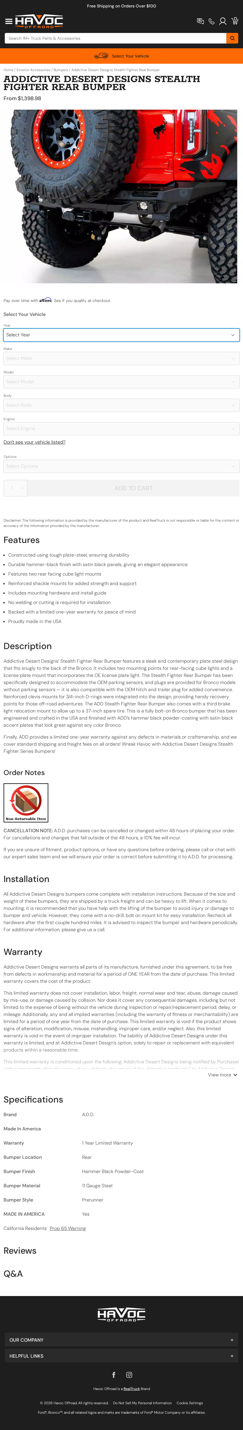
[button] (121, 1339)
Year (7, 325)
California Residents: (45, 1228)
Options (10, 456)
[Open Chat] (200, 21)
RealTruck (132, 1388)
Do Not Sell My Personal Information (142, 1403)
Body (8, 395)
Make (8, 348)
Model (9, 372)
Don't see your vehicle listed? (34, 442)
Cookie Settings (190, 1403)
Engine (9, 419)
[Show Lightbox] (121, 196)
